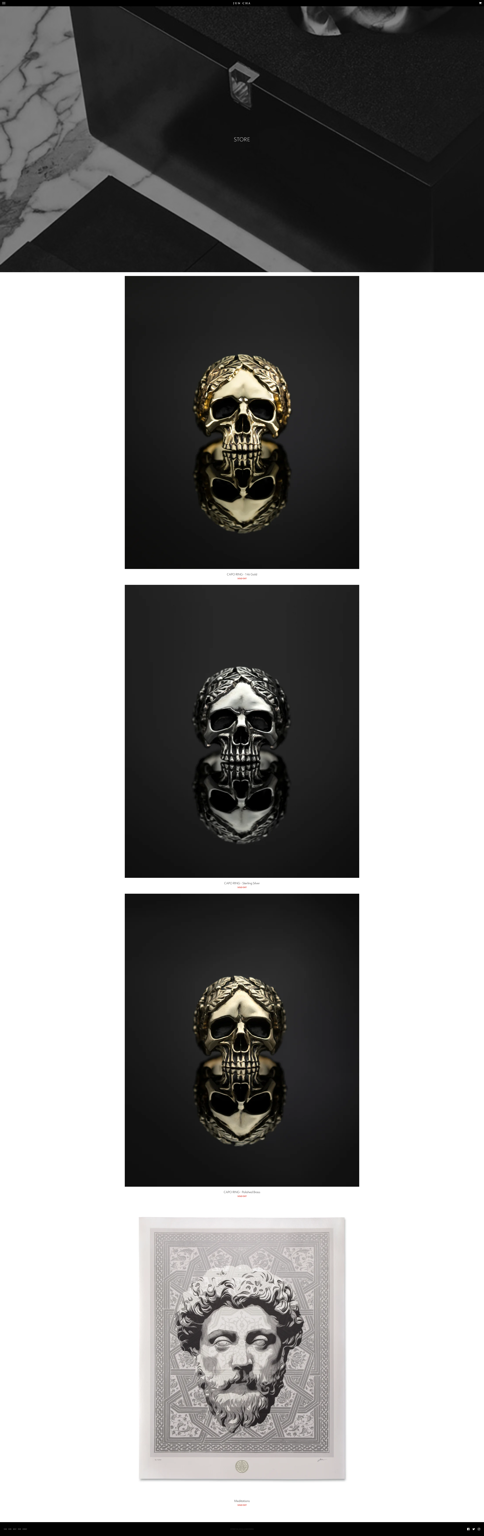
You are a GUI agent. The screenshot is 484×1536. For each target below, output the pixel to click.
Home (5, 1529)
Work (9, 1529)
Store (19, 1529)
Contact (24, 1529)
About (14, 1529)
